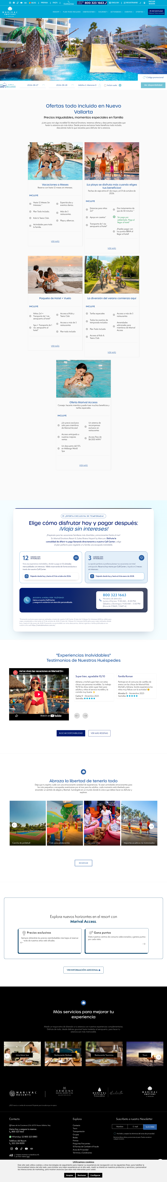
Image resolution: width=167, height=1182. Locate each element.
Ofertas (140, 12)
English (115, 3)
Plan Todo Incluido (72, 12)
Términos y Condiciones (82, 1152)
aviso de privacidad (147, 1133)
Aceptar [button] (69, 1175)
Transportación (79, 1131)
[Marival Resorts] (23, 1093)
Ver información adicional (83, 969)
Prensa (44, 3)
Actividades (116, 12)
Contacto (76, 1125)
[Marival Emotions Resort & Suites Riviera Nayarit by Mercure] (150, 1091)
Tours (75, 1128)
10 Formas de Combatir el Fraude (86, 1146)
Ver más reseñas (99, 733)
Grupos (76, 1134)
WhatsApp (24, 1136)
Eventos (129, 12)
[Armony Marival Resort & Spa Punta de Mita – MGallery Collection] (64, 1090)
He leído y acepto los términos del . (136, 1133)
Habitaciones (89, 12)
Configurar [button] (95, 1175)
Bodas (75, 1137)
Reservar (156, 12)
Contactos (69, 4)
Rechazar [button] (82, 1175)
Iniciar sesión (152, 2)
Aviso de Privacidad (80, 1149)
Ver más (55, 241)
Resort (56, 12)
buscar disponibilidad (71, 733)
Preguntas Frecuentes (81, 1143)
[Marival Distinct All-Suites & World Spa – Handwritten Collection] (108, 1092)
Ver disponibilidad (153, 85)
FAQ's (55, 3)
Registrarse (132, 3)
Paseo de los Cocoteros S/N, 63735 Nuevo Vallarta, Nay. (31, 1125)
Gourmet (102, 12)
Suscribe (150, 1127)
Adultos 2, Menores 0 (87, 85)
